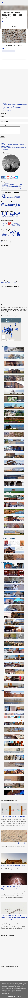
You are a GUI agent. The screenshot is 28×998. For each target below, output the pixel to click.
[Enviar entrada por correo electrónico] (3, 49)
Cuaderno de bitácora (8, 50)
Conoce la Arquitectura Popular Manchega (15, 104)
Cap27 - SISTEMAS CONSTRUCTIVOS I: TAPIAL (13, 816)
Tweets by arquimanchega (8, 282)
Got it (19, 996)
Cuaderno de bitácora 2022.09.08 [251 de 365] (13, 865)
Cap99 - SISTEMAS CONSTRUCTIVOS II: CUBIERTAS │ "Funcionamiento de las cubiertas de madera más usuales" (14, 918)
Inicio (4, 103)
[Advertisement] (14, 86)
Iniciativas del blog (8, 106)
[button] (3, 21)
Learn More (11, 996)
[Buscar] (26, 2)
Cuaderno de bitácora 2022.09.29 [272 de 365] (13, 843)
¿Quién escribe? (7, 110)
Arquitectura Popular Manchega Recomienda (13, 147)
